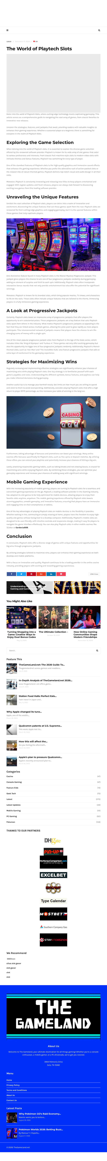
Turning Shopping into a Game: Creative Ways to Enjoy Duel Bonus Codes (21, 634)
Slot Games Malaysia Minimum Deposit (81, 587)
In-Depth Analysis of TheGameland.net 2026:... (45, 680)
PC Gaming (12, 816)
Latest (9, 41)
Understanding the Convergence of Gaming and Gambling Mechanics (28, 587)
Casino (10, 776)
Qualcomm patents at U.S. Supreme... (40, 726)
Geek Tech (11, 793)
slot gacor (11, 968)
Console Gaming (14, 782)
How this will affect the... (33, 741)
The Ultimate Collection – (53, 632)
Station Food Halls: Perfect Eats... (38, 696)
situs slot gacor (14, 963)
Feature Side (12, 788)
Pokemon (11, 822)
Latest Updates (13, 805)
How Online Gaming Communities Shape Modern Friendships (85, 634)
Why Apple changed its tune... (24, 712)
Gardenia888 (22, 527)
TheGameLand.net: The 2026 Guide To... (42, 664)
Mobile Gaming (14, 810)
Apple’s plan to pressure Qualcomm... (40, 757)
